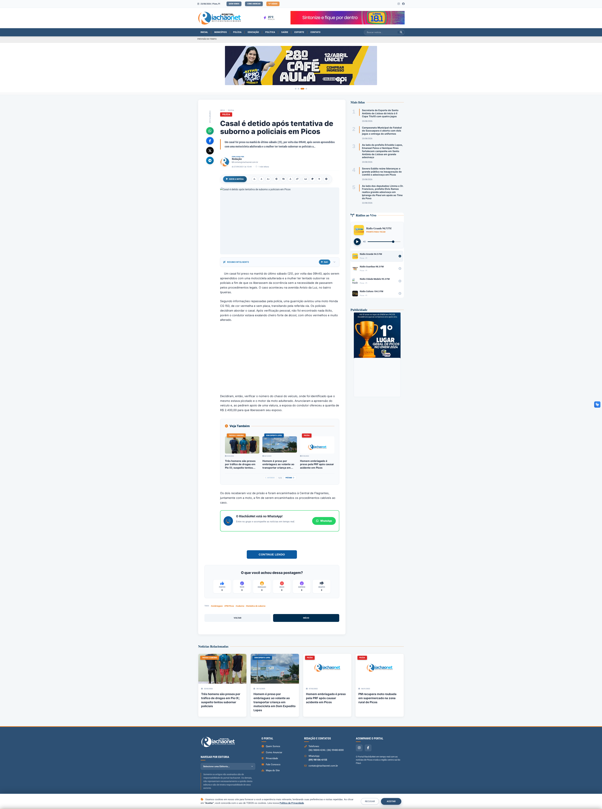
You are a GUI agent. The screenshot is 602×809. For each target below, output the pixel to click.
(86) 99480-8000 (335, 750)
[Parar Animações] (326, 179)
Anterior (271, 478)
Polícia (237, 32)
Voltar (237, 618)
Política (270, 32)
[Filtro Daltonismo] (312, 179)
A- (254, 179)
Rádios (274, 4)
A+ (268, 179)
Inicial (204, 32)
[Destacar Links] (297, 179)
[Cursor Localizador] (319, 179)
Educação (253, 32)
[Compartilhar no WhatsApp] (210, 130)
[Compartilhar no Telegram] (210, 160)
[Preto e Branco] (283, 179)
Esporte (299, 32)
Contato (315, 32)
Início (222, 110)
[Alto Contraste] (276, 179)
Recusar (370, 801)
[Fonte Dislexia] (290, 179)
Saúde (284, 32)
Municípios (220, 32)
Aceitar (391, 801)
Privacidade (272, 758)
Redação (237, 159)
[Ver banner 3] (302, 88)
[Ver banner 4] (306, 88)
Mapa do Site (273, 770)
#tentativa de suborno (255, 606)
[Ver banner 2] (298, 88)
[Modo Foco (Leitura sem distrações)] (305, 179)
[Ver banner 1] (295, 88)
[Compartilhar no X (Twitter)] (210, 150)
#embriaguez (217, 606)
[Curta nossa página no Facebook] (403, 4)
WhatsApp (326, 520)
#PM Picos (229, 606)
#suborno (240, 606)
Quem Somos (234, 4)
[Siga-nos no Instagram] (399, 4)
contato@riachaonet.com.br (246, 162)
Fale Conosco (273, 764)
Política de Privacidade (292, 803)
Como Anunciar (254, 4)
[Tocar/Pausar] (357, 241)
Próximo (288, 478)
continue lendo (272, 554)
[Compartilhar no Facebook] (210, 140)
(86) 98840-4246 (317, 750)
